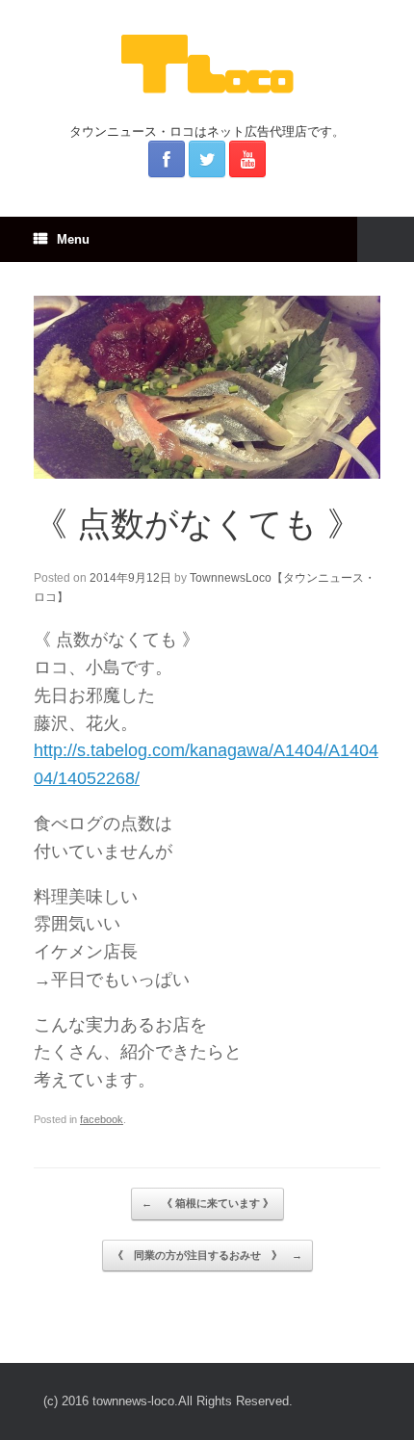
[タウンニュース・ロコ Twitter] (207, 159)
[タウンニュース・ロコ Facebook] (166, 159)
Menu (73, 239)
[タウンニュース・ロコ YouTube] (247, 159)
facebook (101, 1119)
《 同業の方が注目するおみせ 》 (207, 1255)
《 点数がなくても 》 (197, 523)
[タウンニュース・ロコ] (207, 63)
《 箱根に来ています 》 (207, 1203)
